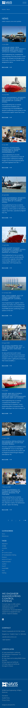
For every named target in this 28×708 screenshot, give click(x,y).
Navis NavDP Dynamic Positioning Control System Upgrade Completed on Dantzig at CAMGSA (13, 250)
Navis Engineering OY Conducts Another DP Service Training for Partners (11, 492)
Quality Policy (6, 698)
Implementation (6, 561)
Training (4, 572)
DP (3, 550)
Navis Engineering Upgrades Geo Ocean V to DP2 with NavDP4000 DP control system (14, 100)
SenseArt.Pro (11, 704)
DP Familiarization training (9, 555)
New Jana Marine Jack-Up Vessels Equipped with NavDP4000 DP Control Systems (12, 298)
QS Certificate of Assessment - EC (11, 654)
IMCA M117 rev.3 (6, 559)
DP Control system (7, 552)
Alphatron (5, 543)
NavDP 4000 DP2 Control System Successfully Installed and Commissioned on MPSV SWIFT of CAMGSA (14, 396)
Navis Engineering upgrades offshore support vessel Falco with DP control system (14, 200)
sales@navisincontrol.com (9, 637)
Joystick (4, 564)
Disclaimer (5, 695)
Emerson (4, 557)
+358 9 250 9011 (6, 639)
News (3, 534)
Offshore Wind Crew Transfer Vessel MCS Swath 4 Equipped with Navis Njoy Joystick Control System (13, 50)
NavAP (4, 566)
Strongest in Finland (7, 666)
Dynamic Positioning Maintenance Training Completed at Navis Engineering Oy (11, 150)
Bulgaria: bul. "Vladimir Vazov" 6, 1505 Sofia (14, 634)
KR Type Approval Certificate (10, 662)
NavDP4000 (5, 568)
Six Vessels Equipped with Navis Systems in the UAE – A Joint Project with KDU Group (13, 348)
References (5, 536)
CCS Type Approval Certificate (10, 664)
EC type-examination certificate (11, 652)
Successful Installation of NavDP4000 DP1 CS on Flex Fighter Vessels (13, 442)
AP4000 (4, 546)
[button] (24, 3)
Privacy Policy (6, 700)
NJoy (3, 570)
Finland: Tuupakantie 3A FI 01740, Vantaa (13, 631)
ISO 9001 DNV (6, 656)
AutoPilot (4, 548)
